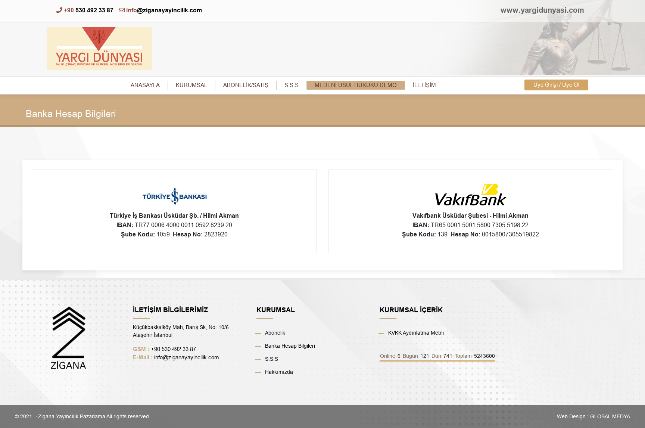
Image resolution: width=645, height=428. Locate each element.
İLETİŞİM (424, 85)
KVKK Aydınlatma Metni (416, 333)
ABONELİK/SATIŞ (245, 85)
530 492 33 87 (88, 10)
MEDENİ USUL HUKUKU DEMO (356, 85)
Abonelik (275, 333)
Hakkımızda (279, 372)
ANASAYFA (145, 85)
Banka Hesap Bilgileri (290, 346)
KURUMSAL (191, 85)
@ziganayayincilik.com (164, 10)
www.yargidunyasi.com (542, 6)
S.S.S (291, 85)
